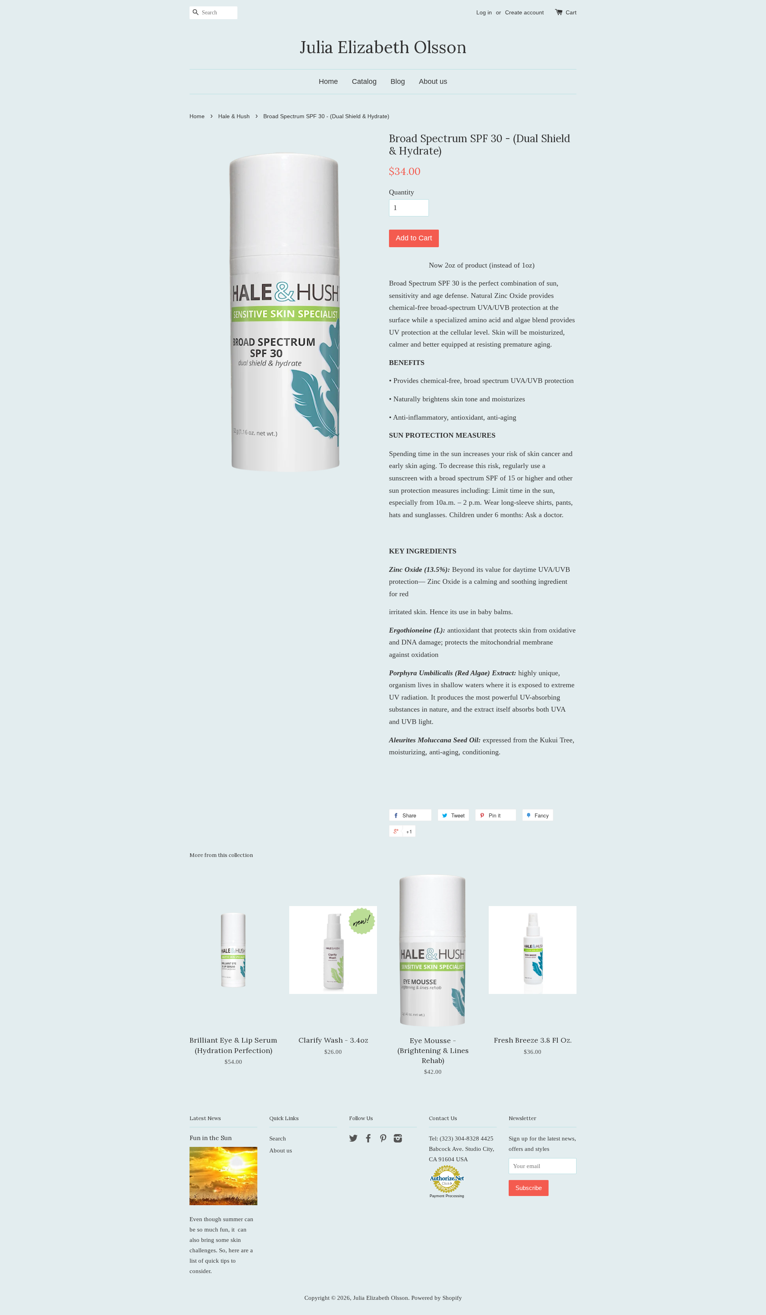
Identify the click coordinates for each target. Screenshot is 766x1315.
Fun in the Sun (211, 1138)
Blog (398, 81)
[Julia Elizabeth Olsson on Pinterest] (383, 1139)
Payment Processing (447, 1196)
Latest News (205, 1118)
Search (277, 1138)
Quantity (401, 192)
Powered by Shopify (436, 1297)
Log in (484, 12)
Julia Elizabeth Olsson (383, 47)
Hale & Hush (234, 116)
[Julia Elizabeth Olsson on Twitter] (353, 1139)
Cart (571, 12)
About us (433, 81)
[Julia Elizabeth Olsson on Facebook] (368, 1139)
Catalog (364, 81)
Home (328, 81)
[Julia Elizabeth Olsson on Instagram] (397, 1139)
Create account (524, 12)
